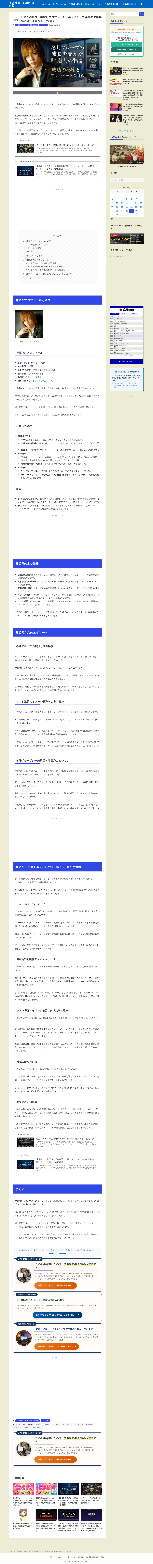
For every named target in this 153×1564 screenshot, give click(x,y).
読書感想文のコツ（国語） (125, 49)
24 (117, 211)
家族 (32, 251)
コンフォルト (79, 1424)
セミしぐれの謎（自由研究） (126, 44)
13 (131, 203)
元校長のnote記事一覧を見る (125, 54)
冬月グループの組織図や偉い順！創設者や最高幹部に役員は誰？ (66, 144)
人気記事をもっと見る (127, 131)
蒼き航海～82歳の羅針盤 (21, 4)
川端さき (30, 1424)
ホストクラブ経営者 (42, 1424)
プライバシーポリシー (56, 1557)
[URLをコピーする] (57, 92)
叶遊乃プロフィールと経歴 (38, 241)
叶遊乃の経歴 (36, 248)
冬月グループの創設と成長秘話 (43, 263)
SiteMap (81, 1557)
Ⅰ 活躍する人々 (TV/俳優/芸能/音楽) (26, 25)
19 (127, 207)
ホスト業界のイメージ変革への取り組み (47, 266)
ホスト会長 (55, 1424)
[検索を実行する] (141, 14)
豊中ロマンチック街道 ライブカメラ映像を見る (57, 1315)
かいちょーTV (45, 380)
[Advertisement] (57, 206)
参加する (140, 358)
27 (131, 211)
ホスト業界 (89, 1424)
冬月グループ (18, 1427)
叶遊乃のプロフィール (40, 244)
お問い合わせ (71, 1557)
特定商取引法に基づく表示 (95, 1557)
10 (117, 203)
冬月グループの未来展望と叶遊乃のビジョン (49, 269)
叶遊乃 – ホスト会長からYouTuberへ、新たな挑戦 (49, 273)
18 (122, 207)
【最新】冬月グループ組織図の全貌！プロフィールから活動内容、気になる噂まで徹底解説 (65, 167)
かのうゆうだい (37, 1427)
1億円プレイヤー (66, 1424)
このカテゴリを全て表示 (127, 356)
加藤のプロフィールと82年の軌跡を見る (56, 1285)
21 (136, 207)
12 (127, 203)
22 (141, 207)
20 (131, 207)
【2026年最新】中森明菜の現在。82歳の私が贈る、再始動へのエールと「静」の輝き (126, 377)
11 (122, 203)
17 (117, 207)
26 (127, 211)
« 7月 (112, 219)
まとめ (29, 278)
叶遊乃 (27, 1427)
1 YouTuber (43, 25)
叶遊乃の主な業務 (34, 255)
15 (141, 203)
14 (136, 203)
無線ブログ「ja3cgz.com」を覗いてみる (56, 1346)
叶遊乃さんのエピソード (37, 259)
